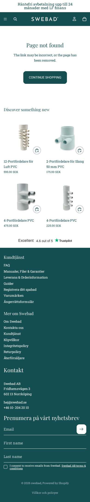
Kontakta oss (14, 327)
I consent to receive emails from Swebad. (48, 466)
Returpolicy (12, 352)
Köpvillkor (11, 340)
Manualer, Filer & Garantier (24, 271)
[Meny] (5, 19)
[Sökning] (15, 19)
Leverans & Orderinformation (26, 277)
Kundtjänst (12, 333)
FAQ (7, 265)
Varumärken (14, 295)
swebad (36, 483)
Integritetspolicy (16, 346)
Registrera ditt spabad (20, 289)
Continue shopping (45, 77)
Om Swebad (12, 321)
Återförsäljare (14, 358)
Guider (9, 283)
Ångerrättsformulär (19, 301)
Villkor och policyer (45, 492)
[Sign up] (81, 429)
